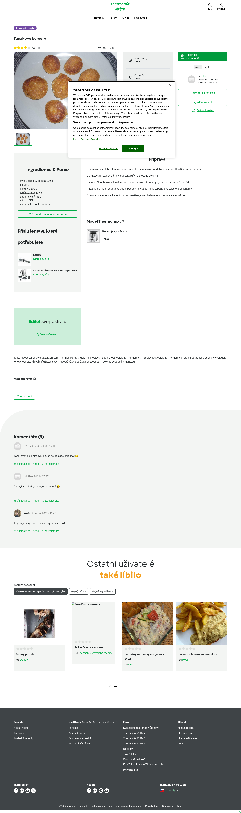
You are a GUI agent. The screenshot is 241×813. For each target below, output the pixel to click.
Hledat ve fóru (186, 733)
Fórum (127, 722)
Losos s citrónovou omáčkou (198, 654)
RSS (180, 743)
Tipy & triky (129, 754)
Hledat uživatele (187, 738)
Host (204, 76)
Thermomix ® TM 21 (135, 733)
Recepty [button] (99, 17)
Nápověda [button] (140, 17)
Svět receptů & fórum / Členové (141, 727)
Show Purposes (108, 148)
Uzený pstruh (25, 654)
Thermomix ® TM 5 (134, 743)
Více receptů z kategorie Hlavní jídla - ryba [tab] (40, 591)
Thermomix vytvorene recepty (95, 653)
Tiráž (179, 806)
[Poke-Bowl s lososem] (93, 620)
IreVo (26, 513)
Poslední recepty (23, 738)
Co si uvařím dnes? (134, 759)
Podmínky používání (101, 806)
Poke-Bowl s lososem (88, 647)
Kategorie (19, 733)
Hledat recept (21, 727)
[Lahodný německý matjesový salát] (147, 623)
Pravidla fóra (130, 769)
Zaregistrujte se (77, 733)
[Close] (170, 85)
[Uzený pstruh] (39, 623)
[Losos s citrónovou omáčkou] (201, 623)
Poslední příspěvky (79, 743)
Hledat (182, 722)
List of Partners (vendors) (88, 139)
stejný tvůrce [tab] (78, 591)
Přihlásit (73, 727)
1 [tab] (115, 686)
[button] (210, 6)
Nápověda (167, 806)
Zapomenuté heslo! (79, 738)
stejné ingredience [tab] (102, 591)
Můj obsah (92, 722)
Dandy (24, 659)
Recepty (19, 722)
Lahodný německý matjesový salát (144, 656)
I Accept (133, 148)
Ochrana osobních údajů (128, 806)
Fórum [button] (113, 17)
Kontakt (83, 806)
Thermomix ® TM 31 (135, 738)
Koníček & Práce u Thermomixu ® (143, 764)
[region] (121, 119)
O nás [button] (125, 17)
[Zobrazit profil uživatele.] (191, 79)
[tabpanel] (120, 646)
